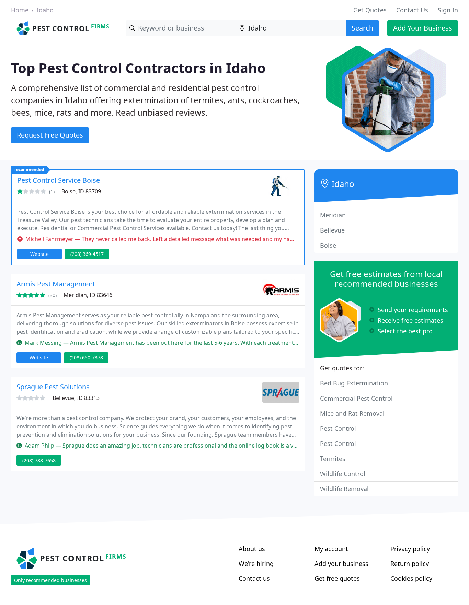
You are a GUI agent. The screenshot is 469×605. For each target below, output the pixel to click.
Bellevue (332, 230)
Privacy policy (410, 549)
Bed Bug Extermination (354, 383)
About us (252, 549)
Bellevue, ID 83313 (76, 398)
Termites (332, 458)
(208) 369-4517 (87, 254)
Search (362, 28)
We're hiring (256, 563)
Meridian (333, 215)
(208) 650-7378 (86, 357)
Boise (328, 245)
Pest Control (338, 428)
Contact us (254, 578)
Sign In (448, 10)
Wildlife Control (342, 474)
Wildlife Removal (344, 489)
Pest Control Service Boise (58, 180)
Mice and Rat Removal (352, 413)
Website (39, 254)
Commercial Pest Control (356, 398)
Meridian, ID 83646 (88, 295)
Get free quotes (337, 578)
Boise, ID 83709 (81, 191)
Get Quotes (370, 10)
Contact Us (412, 10)
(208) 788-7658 (39, 460)
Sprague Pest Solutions (53, 386)
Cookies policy (411, 578)
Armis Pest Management (55, 283)
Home (19, 10)
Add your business (341, 563)
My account (331, 549)
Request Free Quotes (50, 135)
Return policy (409, 563)
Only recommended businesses (50, 580)
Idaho (45, 10)
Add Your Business (422, 28)
